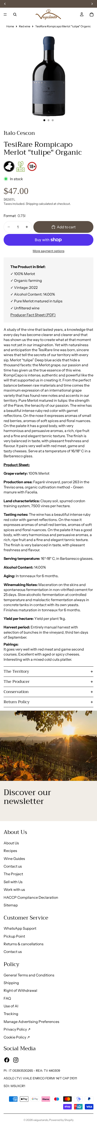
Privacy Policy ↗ (17, 1029)
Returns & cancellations (24, 944)
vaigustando (40, 1120)
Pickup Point (14, 936)
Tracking (11, 1013)
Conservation (16, 691)
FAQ (7, 998)
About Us (11, 843)
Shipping (11, 982)
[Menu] (5, 14)
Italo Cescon (19, 133)
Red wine (24, 26)
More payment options (48, 251)
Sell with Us (13, 882)
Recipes (10, 850)
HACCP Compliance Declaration (31, 897)
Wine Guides (14, 858)
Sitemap (11, 905)
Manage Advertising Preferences (31, 1021)
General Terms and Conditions (29, 975)
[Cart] (92, 14)
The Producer (17, 681)
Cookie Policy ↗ (17, 1037)
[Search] (15, 14)
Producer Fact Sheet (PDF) (33, 315)
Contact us (13, 866)
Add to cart (66, 227)
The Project (13, 874)
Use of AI (11, 1006)
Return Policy (17, 701)
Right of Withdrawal (20, 990)
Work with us (14, 889)
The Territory (16, 671)
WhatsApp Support (20, 928)
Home (10, 26)
